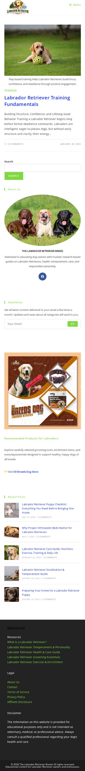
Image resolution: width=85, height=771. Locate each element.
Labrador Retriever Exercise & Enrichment (35, 662)
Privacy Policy (16, 697)
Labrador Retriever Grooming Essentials (33, 657)
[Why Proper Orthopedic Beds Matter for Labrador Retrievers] (11, 531)
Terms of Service (18, 692)
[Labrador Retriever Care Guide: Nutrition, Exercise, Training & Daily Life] (11, 552)
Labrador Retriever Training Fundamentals (37, 101)
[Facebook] (42, 276)
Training (10, 90)
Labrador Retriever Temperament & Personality (38, 647)
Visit (23, 471)
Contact (12, 687)
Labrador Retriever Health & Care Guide (33, 652)
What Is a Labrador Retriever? (26, 642)
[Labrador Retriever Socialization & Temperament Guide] (11, 573)
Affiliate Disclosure (19, 702)
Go (73, 323)
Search (8, 161)
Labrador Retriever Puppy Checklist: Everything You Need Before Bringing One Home (48, 508)
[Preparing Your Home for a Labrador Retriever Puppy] (11, 594)
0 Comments (15, 143)
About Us (13, 682)
